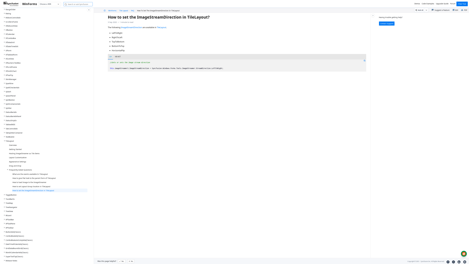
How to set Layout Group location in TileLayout (31, 186)
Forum (452, 3)
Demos (417, 3)
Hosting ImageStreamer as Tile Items (24, 153)
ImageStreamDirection (131, 27)
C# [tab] (110, 56)
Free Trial (462, 4)
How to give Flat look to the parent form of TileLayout (34, 178)
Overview (13, 145)
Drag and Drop (15, 166)
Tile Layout (123, 10)
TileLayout (161, 27)
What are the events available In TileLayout (30, 174)
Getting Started (15, 149)
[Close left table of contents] (89, 10)
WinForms (112, 10)
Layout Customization (18, 157)
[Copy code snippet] (364, 60)
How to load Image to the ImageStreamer (29, 182)
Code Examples (428, 3)
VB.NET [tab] (118, 56)
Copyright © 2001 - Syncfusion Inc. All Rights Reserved (425, 261)
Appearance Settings (17, 161)
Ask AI (420, 10)
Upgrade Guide (442, 3)
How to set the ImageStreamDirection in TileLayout (33, 190)
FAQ (132, 10)
